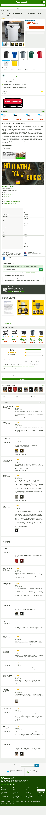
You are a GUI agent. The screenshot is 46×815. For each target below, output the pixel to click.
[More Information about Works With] (7, 111)
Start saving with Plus (14, 772)
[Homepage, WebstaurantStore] (23, 2)
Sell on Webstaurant (29, 796)
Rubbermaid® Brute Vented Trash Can (10, 199)
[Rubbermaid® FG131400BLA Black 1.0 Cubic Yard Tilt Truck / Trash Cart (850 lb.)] (23, 336)
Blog (14, 789)
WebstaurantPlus (4, 789)
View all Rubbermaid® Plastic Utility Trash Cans (30, 103)
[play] (23, 173)
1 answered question (15, 18)
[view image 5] (25, 389)
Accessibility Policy (21, 801)
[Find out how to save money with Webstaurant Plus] (2, 114)
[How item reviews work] (16, 356)
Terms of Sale (3, 801)
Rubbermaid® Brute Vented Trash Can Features (12, 201)
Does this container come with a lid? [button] (11, 278)
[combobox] (23, 5)
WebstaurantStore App (5, 792)
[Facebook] (8, 784)
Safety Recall (15, 797)
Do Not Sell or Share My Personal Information (33, 801)
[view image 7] (36, 389)
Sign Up (36, 765)
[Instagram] (2, 784)
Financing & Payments (30, 793)
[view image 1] (4, 389)
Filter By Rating (33, 396)
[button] (4, 44)
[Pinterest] (14, 784)
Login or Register (23, 379)
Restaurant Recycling (11, 323)
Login (27, 24)
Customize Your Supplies (5, 793)
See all (43, 385)
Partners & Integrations (5, 796)
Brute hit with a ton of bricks (8, 186)
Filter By (17, 396)
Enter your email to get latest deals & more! (12, 765)
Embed (11, 188)
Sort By (3, 396)
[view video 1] (17, 530)
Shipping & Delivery (41, 795)
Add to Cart (6, 119)
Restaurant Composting (12, 321)
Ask (41, 269)
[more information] (16, 76)
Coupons (14, 793)
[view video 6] (31, 389)
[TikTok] (11, 784)
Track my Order (41, 792)
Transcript (7, 188)
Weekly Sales (15, 792)
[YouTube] (5, 784)
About (4, 188)
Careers (27, 792)
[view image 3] (15, 389)
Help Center (41, 790)
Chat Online (40, 794)
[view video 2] (10, 389)
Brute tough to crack (7, 196)
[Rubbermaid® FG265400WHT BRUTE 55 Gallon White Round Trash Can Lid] (7, 117)
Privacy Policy (33, 272)
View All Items (43, 111)
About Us (27, 789)
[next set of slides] (44, 117)
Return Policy (28, 797)
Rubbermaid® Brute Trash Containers (10, 203)
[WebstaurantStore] (15, 778)
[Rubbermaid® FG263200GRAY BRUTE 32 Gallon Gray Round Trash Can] (32, 336)
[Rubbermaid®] (12, 102)
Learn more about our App (34, 772)
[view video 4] (20, 389)
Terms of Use (28, 272)
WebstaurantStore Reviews (17, 796)
